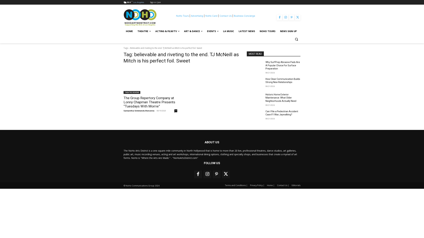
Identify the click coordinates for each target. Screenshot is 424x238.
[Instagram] (285, 17)
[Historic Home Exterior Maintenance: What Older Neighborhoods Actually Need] (255, 98)
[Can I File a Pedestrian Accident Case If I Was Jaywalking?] (255, 115)
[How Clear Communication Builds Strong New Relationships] (255, 83)
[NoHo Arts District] (145, 17)
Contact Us (226, 15)
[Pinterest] (291, 17)
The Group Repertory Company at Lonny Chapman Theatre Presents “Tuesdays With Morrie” (149, 102)
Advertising (197, 15)
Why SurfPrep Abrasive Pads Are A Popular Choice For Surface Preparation (282, 65)
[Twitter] (297, 17)
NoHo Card (211, 15)
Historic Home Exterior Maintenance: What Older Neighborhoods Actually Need (280, 97)
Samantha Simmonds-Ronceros (139, 110)
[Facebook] (279, 17)
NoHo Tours (182, 15)
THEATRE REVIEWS (132, 92)
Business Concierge (244, 15)
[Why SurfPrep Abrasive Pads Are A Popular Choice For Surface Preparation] (255, 66)
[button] (296, 39)
